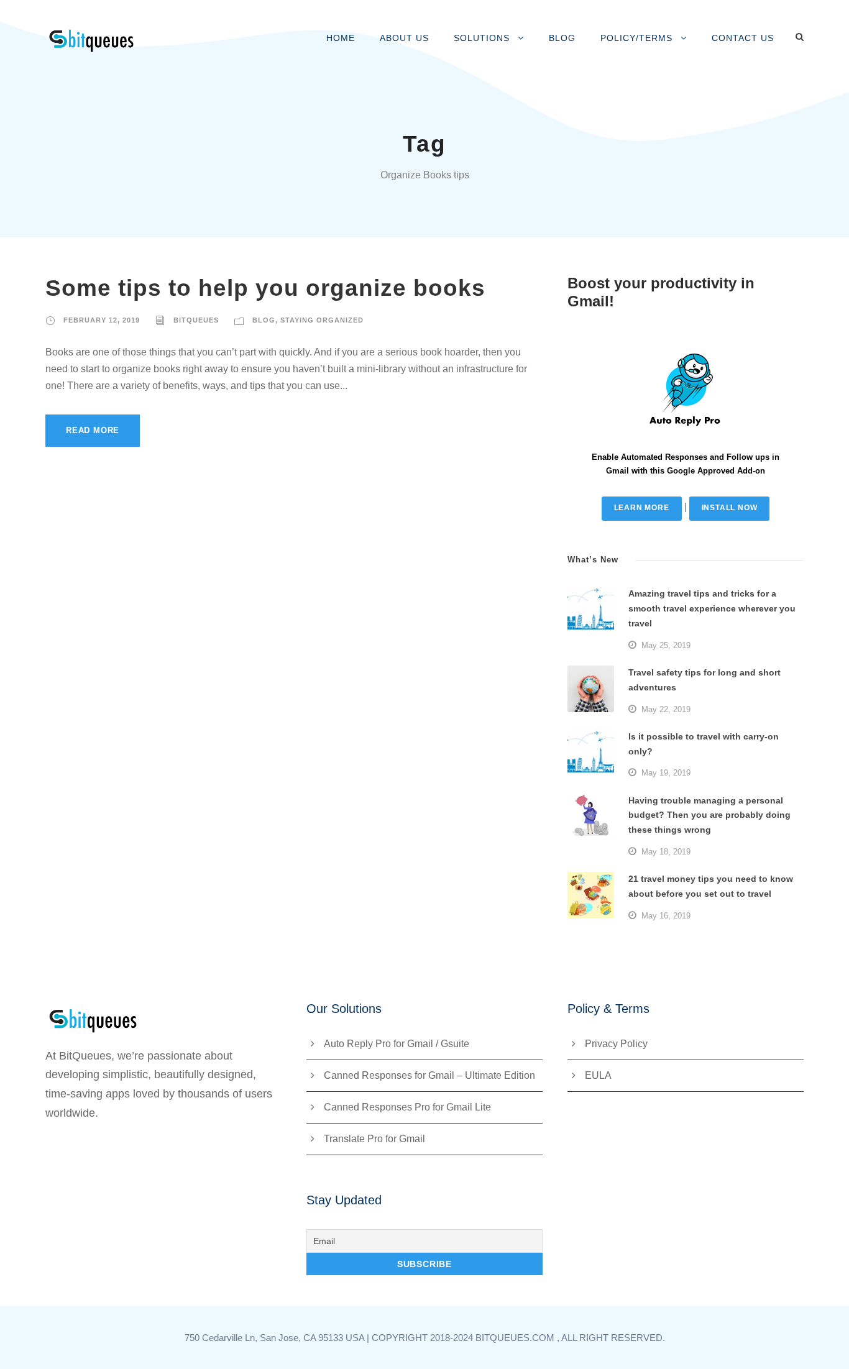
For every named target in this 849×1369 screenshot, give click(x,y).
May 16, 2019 (666, 915)
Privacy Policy (616, 1043)
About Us (404, 38)
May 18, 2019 (666, 851)
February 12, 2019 (101, 320)
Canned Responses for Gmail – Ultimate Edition (429, 1075)
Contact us (743, 38)
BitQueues (196, 320)
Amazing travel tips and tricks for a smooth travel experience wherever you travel (712, 608)
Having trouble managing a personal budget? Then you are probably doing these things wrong (709, 815)
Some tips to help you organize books (265, 288)
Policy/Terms (636, 38)
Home (340, 38)
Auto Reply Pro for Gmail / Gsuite (396, 1043)
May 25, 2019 (666, 645)
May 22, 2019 (666, 709)
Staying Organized (322, 320)
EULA (598, 1075)
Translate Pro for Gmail (374, 1138)
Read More (92, 430)
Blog (562, 38)
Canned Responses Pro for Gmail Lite (407, 1107)
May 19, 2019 (666, 772)
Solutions (482, 38)
